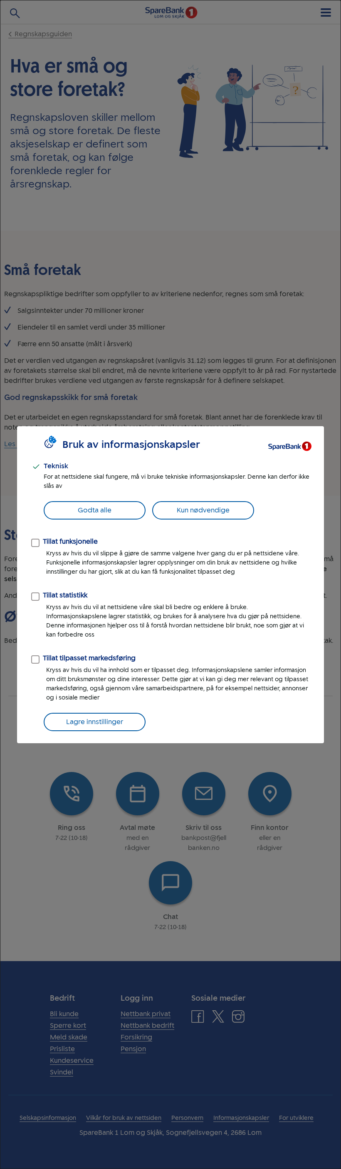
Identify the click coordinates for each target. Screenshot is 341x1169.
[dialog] (170, 584)
